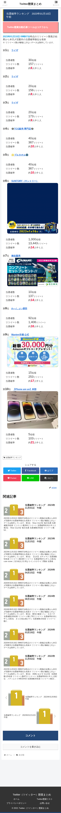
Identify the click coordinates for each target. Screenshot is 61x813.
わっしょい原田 (19, 308)
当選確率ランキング (13, 458)
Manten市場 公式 (20, 334)
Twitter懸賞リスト (45, 799)
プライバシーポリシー (16, 803)
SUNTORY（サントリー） (24, 181)
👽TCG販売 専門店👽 (22, 129)
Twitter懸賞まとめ (30, 3)
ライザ (14, 50)
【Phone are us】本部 (24, 389)
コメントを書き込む (30, 747)
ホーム (16, 799)
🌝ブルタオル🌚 (19, 155)
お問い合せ (45, 803)
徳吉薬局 (15, 256)
